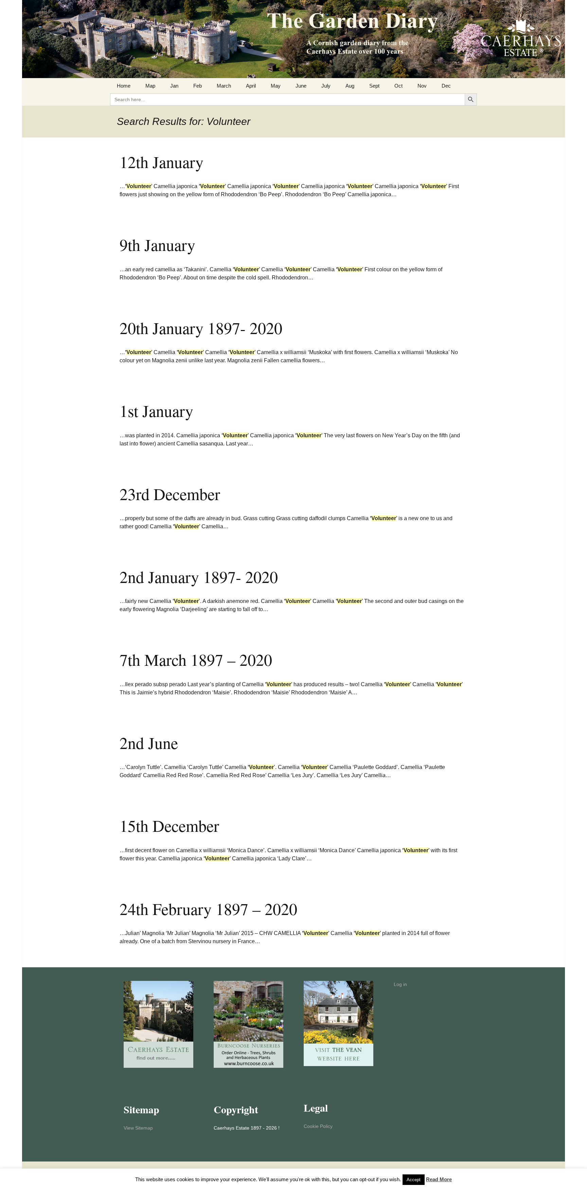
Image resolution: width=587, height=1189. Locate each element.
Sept (374, 86)
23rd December (170, 494)
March (224, 86)
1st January (156, 410)
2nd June (149, 742)
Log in (400, 984)
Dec (446, 86)
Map (150, 86)
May (276, 86)
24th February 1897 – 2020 (208, 908)
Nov (422, 86)
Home (123, 86)
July (326, 86)
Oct (398, 86)
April (251, 86)
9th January (157, 244)
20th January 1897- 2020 (201, 328)
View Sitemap (138, 1128)
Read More (439, 1179)
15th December (169, 825)
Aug (349, 86)
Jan (174, 86)
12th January (161, 161)
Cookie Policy (318, 1126)
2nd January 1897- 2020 (199, 576)
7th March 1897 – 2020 (196, 659)
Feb (197, 86)
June (301, 86)
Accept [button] (414, 1179)
